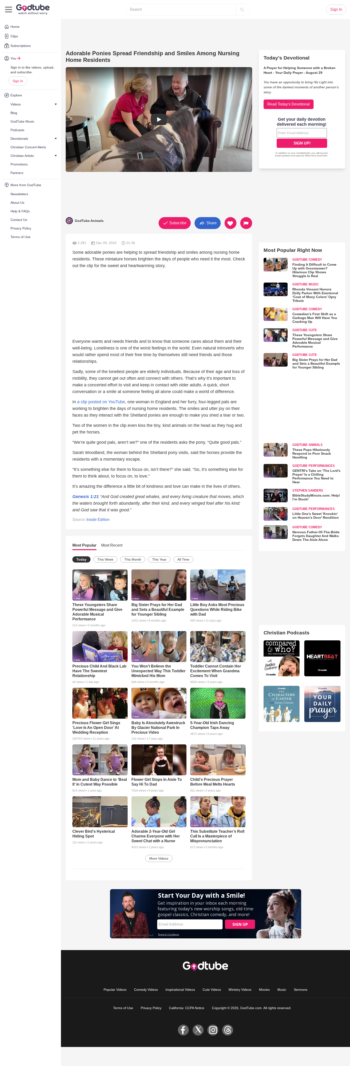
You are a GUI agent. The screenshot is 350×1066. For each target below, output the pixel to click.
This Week (105, 559)
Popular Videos (115, 989)
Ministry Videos (240, 989)
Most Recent (111, 545)
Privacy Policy (151, 1008)
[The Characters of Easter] (282, 704)
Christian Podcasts (287, 632)
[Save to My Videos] (230, 223)
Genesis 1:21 (85, 496)
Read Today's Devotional (288, 104)
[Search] (242, 9)
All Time (183, 559)
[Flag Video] (246, 223)
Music (281, 989)
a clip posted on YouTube (101, 401)
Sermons (300, 989)
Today (81, 559)
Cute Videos (212, 989)
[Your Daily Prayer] (322, 704)
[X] (198, 1030)
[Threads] (227, 1030)
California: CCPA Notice (186, 1008)
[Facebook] (183, 1030)
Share (211, 223)
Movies (264, 989)
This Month (132, 559)
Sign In (18, 81)
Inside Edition (98, 520)
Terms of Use (123, 1008)
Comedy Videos (146, 989)
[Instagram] (212, 1030)
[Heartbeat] (322, 658)
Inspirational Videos (180, 989)
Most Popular (84, 545)
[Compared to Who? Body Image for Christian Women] (282, 658)
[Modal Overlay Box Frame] (302, 137)
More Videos (158, 858)
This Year (159, 559)
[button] (159, 119)
